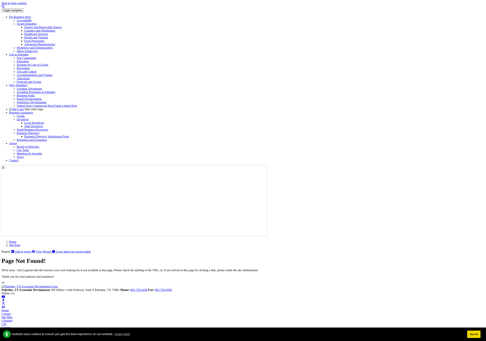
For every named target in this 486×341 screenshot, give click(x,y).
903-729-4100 (139, 290)
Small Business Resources (32, 129)
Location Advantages (29, 88)
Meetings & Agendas (29, 153)
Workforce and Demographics (35, 47)
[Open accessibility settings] (7, 334)
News (20, 157)
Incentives (23, 119)
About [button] (13, 143)
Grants (21, 116)
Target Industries (27, 23)
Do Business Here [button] (20, 17)
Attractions (23, 78)
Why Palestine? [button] (18, 85)
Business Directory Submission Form (46, 136)
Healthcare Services (36, 34)
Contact (6, 313)
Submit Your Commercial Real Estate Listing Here (47, 105)
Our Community (26, 58)
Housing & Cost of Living (32, 64)
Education (23, 61)
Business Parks (26, 95)
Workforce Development (31, 102)
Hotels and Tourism (36, 37)
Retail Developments (29, 99)
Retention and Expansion (32, 139)
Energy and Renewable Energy (43, 27)
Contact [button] (13, 160)
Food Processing (34, 40)
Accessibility (24, 20)
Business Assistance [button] (21, 112)
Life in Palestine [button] (18, 54)
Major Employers (27, 51)
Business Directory (28, 133)
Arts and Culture (27, 71)
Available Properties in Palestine (36, 92)
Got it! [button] (474, 334)
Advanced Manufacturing (39, 44)
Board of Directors (28, 146)
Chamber (7, 320)
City (4, 324)
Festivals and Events (29, 81)
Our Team (23, 150)
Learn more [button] (122, 334)
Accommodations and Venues (34, 75)
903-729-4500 (163, 290)
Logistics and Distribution (39, 30)
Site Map (7, 317)
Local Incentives (34, 122)
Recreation (23, 68)
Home (5, 310)
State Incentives (33, 126)
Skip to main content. (14, 3)
